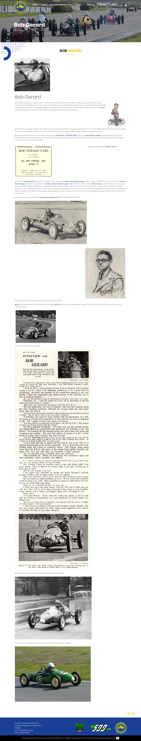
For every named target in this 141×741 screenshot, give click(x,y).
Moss (17, 304)
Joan (103, 107)
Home (35, 5)
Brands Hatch (72, 135)
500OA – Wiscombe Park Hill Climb (56, 5)
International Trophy (93, 135)
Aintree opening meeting (74, 181)
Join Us (114, 5)
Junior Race (59, 135)
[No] (139, 738)
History (102, 5)
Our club (91, 5)
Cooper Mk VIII (110, 146)
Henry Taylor (96, 184)
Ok (117, 738)
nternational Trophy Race (48, 197)
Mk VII (57, 304)
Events (79, 5)
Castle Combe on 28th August (57, 184)
